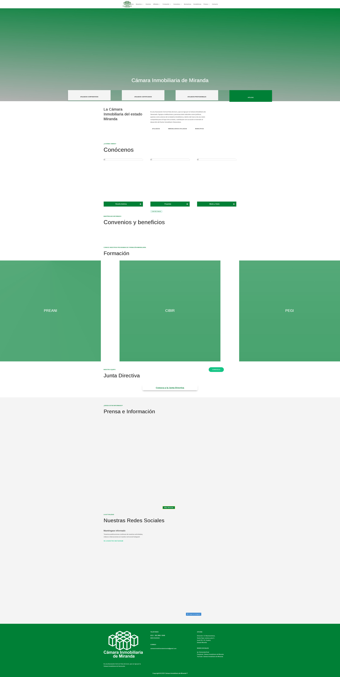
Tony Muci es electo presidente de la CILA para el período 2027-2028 (136, 446)
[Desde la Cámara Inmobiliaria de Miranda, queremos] (222, 544)
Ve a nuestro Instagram (113, 541)
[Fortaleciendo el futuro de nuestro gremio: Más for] (193, 557)
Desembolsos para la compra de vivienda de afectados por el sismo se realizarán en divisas (136, 473)
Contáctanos (156, 211)
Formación (166, 4)
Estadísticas (197, 4)
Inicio (132, 4)
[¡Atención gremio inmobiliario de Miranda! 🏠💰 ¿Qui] (164, 597)
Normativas (187, 4)
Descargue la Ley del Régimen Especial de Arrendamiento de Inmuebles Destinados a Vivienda (135, 501)
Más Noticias (168, 507)
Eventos (148, 4)
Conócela (216, 369)
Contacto (215, 4)
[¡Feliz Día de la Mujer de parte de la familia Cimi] (164, 540)
